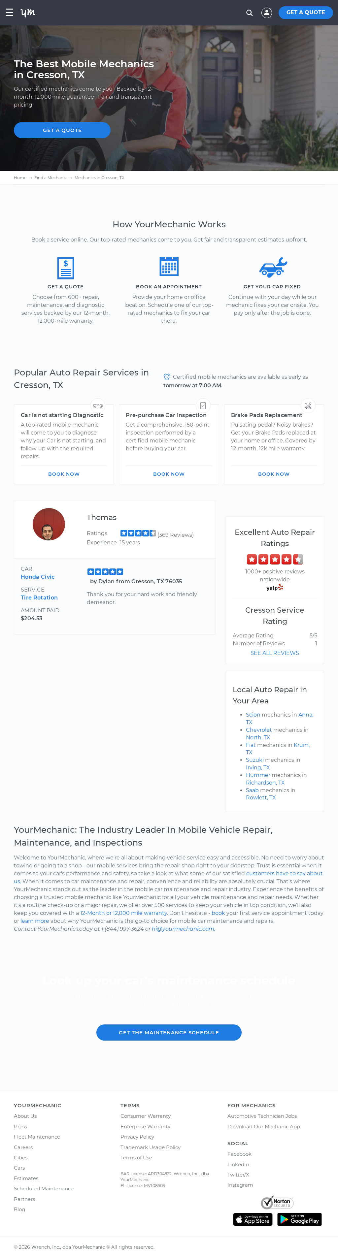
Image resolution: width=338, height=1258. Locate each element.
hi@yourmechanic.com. (183, 929)
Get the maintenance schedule (169, 1032)
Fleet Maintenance (37, 1137)
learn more (34, 921)
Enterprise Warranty (145, 1126)
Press (20, 1126)
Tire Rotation (39, 598)
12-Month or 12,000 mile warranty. (124, 913)
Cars (19, 1168)
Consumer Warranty (145, 1116)
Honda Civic (38, 577)
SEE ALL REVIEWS (275, 653)
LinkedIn (238, 1164)
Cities (20, 1157)
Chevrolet (259, 730)
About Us (25, 1116)
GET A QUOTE (306, 12)
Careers (23, 1147)
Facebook (239, 1154)
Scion (253, 715)
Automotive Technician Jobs (262, 1116)
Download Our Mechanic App (263, 1126)
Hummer (258, 775)
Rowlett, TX (261, 797)
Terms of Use (136, 1157)
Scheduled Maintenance (44, 1188)
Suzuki (255, 760)
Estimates (26, 1178)
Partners (24, 1199)
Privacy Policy (137, 1137)
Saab (252, 790)
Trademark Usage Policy (150, 1147)
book (218, 913)
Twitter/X (238, 1175)
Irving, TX (258, 767)
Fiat (251, 745)
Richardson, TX (265, 783)
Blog (19, 1209)
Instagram (240, 1185)
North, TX (258, 737)
